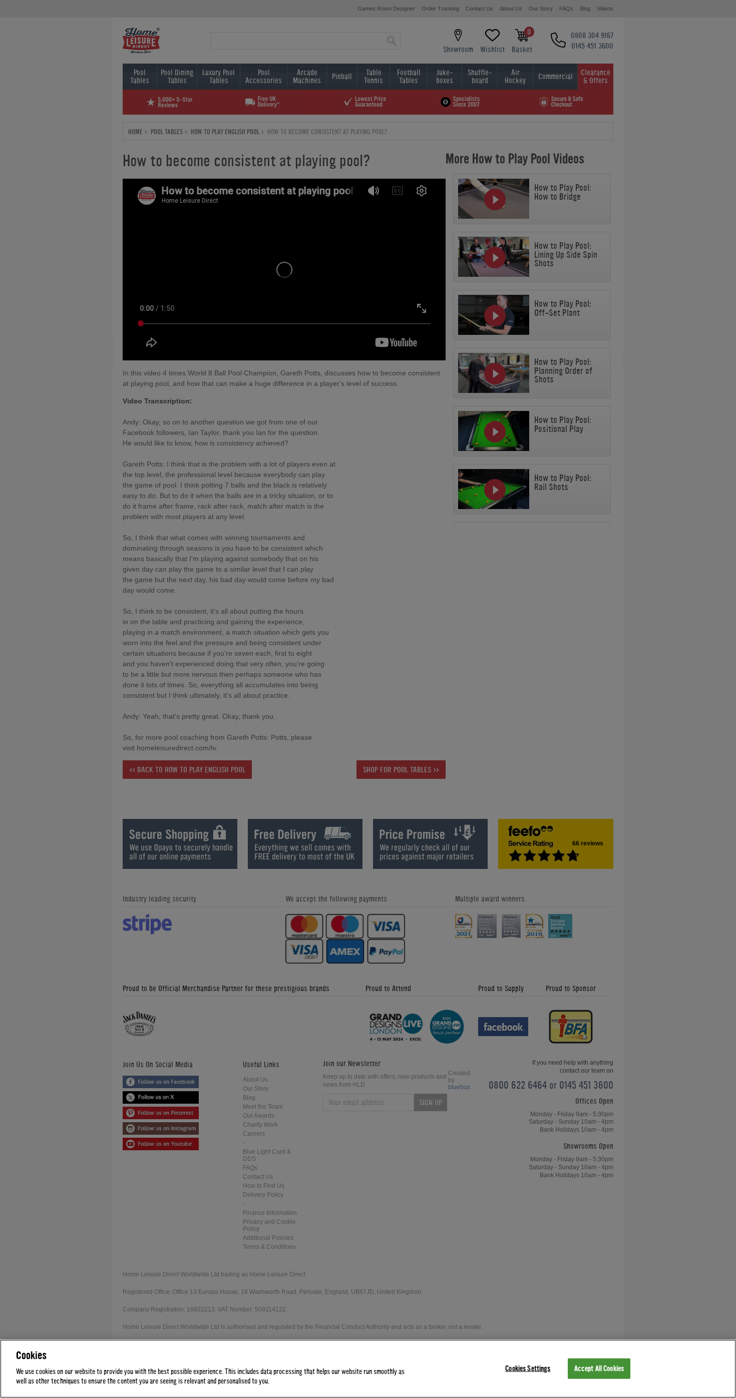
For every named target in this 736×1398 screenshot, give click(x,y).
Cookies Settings (527, 1368)
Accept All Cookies (599, 1368)
